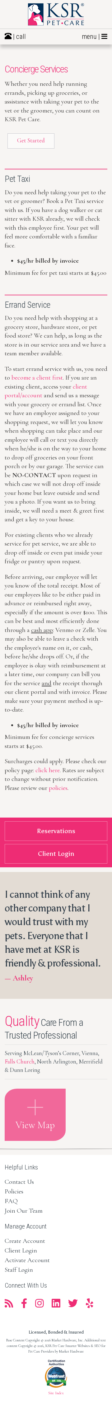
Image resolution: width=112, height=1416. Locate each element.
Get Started (31, 140)
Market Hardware (71, 1351)
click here (47, 770)
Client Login (21, 1250)
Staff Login (19, 1269)
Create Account (25, 1241)
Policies (14, 1191)
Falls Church (20, 1061)
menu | (91, 36)
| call (19, 36)
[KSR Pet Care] (56, 14)
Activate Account (27, 1260)
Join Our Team (24, 1210)
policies (58, 788)
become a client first (37, 377)
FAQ (11, 1201)
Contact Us (19, 1181)
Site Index (56, 1393)
